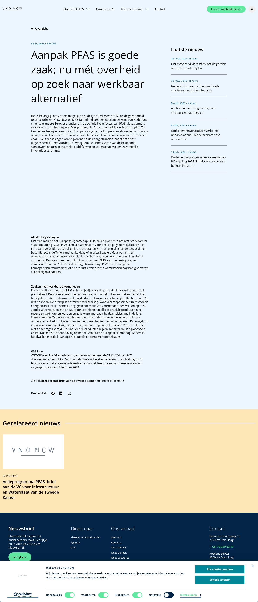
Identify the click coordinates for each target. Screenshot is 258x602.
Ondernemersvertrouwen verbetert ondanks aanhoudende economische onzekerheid (195, 135)
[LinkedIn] (61, 393)
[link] (33, 468)
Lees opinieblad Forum (226, 9)
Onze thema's (105, 9)
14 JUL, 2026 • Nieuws (183, 152)
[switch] (103, 595)
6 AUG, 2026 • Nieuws (183, 103)
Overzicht (41, 29)
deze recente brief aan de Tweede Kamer (68, 381)
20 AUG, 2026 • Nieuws (184, 80)
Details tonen (188, 594)
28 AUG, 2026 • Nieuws (184, 58)
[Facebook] (53, 393)
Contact (160, 9)
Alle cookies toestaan (220, 569)
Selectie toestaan (219, 579)
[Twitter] (69, 393)
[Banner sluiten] (252, 566)
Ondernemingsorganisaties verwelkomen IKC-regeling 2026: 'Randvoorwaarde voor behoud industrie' (198, 161)
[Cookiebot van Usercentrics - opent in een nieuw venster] (22, 595)
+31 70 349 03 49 (222, 547)
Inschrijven (104, 363)
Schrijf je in (20, 557)
